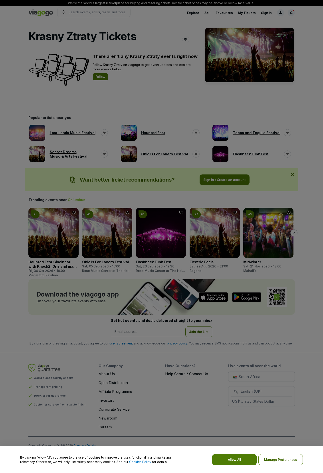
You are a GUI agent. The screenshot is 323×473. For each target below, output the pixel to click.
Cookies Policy (140, 462)
